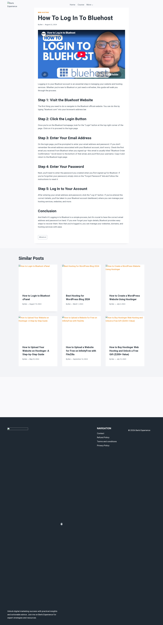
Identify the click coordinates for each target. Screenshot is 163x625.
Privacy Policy (103, 445)
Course (81, 4)
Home (72, 4)
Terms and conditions (107, 441)
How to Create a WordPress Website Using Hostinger (124, 297)
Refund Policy (103, 437)
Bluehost (42, 237)
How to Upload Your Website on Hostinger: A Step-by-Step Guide (35, 351)
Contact (100, 433)
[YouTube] (61, 524)
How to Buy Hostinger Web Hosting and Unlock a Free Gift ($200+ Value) (124, 351)
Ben (41, 24)
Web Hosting (43, 13)
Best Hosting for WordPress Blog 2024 (78, 297)
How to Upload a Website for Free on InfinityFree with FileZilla (81, 351)
